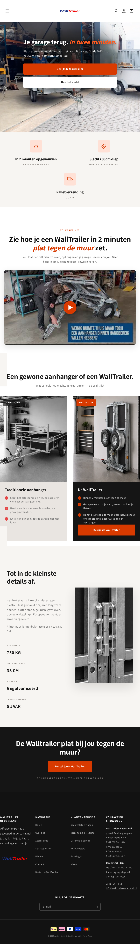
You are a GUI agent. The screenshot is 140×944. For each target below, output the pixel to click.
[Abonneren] (97, 907)
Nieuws (39, 856)
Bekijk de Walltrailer (106, 530)
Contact (39, 864)
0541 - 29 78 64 (114, 883)
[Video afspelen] (70, 307)
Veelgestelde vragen (82, 824)
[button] (7, 11)
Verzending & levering (83, 832)
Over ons (40, 832)
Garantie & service (80, 840)
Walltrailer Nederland (63, 936)
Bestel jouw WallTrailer (70, 766)
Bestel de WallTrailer (46, 872)
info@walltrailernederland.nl (121, 888)
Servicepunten (43, 848)
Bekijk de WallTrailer (70, 69)
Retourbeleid (78, 848)
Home (38, 824)
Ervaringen (76, 856)
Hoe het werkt (70, 82)
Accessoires (41, 840)
